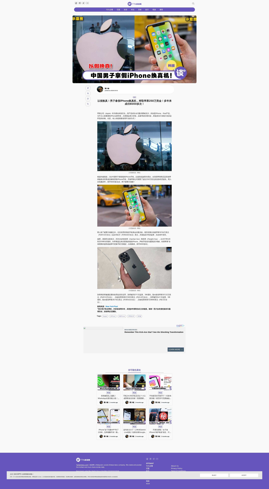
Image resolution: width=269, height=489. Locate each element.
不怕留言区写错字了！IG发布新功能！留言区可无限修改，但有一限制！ (160, 397)
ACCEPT (244, 475)
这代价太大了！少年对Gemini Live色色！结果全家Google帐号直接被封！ (134, 431)
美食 (140, 10)
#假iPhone (122, 316)
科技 (132, 10)
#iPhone (112, 316)
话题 (118, 10)
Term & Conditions (178, 471)
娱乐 (147, 10)
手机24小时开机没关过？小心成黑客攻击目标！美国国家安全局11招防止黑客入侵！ (134, 397)
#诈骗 (139, 316)
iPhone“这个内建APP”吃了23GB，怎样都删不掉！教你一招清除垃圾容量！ (108, 431)
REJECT (214, 475)
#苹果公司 (131, 316)
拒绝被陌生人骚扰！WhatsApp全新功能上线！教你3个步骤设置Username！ (108, 397)
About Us (175, 466)
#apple (105, 316)
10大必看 (109, 10)
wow (148, 483)
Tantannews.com (82, 465)
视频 (154, 10)
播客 (161, 10)
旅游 (125, 10)
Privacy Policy (176, 468)
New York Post (112, 306)
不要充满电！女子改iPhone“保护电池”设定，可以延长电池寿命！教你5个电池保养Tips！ (160, 431)
